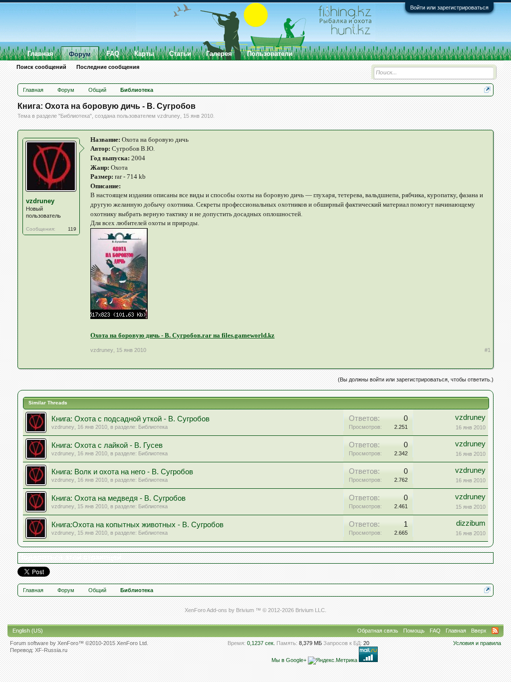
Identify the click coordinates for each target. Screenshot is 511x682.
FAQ (112, 53)
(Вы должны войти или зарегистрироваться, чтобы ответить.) (416, 379)
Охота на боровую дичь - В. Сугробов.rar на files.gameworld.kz (182, 335)
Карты (144, 53)
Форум (80, 54)
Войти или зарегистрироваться (449, 7)
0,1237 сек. (261, 643)
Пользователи (269, 53)
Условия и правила (477, 643)
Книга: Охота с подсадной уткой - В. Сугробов (130, 419)
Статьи (180, 53)
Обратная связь (377, 631)
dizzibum (471, 523)
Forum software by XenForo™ (79, 643)
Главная (40, 53)
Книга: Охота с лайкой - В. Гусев (107, 445)
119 (72, 229)
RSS (495, 630)
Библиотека (75, 116)
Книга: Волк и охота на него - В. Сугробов (122, 472)
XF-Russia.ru (51, 650)
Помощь (414, 631)
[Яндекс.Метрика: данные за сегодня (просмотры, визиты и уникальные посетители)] (332, 661)
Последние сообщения (107, 67)
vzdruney (168, 116)
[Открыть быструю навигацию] (487, 89)
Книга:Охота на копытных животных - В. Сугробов (137, 525)
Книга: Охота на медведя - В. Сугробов (118, 498)
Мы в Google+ (288, 660)
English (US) (27, 631)
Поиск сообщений (41, 67)
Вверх (479, 631)
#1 (488, 350)
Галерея (219, 53)
